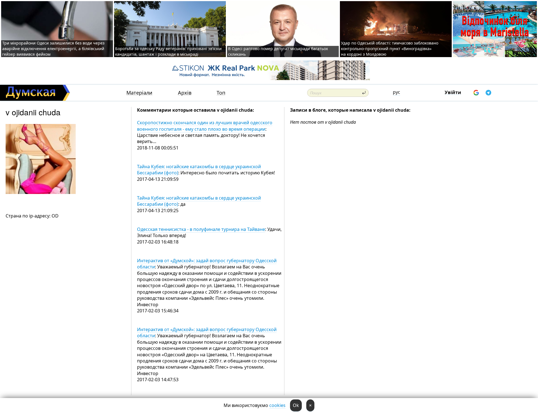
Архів (184, 92)
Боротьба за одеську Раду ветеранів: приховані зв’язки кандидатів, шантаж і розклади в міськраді (168, 51)
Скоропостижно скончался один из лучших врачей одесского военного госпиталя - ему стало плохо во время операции (204, 126)
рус (396, 92)
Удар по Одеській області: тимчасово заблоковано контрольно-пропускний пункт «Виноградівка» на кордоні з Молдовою (389, 48)
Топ (221, 92)
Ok (296, 405)
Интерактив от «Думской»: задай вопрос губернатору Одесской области (207, 264)
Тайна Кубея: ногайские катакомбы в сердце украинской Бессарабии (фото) (199, 169)
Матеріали (139, 92)
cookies (277, 405)
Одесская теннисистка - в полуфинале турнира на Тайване (201, 229)
